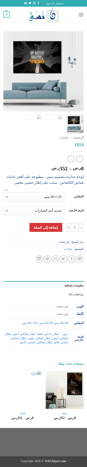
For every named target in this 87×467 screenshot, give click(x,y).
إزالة (5, 189)
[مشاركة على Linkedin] (39, 259)
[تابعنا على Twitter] (30, 3)
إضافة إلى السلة (46, 227)
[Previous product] (70, 158)
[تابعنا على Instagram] (34, 3)
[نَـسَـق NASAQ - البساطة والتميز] (43, 14)
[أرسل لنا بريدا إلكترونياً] (25, 3)
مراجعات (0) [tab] (76, 294)
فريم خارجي (76, 210)
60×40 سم (61, 323)
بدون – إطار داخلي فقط (52, 334)
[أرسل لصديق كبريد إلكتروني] (55, 259)
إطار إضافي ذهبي (39, 338)
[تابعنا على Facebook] (38, 3)
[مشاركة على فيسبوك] (71, 259)
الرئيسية (78, 137)
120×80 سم (29, 323)
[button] (55, 3)
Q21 (64, 413)
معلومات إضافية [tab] (74, 285)
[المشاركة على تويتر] (63, 259)
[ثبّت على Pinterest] (47, 259)
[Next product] (79, 158)
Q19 (22, 413)
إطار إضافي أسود (23, 334)
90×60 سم (46, 323)
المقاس (79, 196)
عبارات (64, 137)
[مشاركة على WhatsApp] (79, 259)
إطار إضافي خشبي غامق (36, 342)
